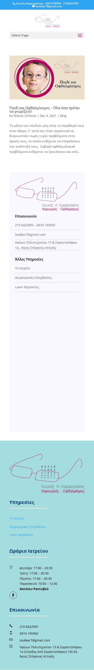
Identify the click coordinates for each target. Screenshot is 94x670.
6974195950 (53, 3)
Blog (63, 116)
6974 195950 (46, 225)
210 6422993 (24, 225)
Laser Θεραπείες (27, 287)
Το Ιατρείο (22, 268)
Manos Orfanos (25, 116)
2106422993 (70, 3)
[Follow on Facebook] (13, 595)
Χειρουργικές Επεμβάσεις (33, 277)
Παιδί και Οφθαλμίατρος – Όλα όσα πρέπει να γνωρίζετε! (44, 109)
